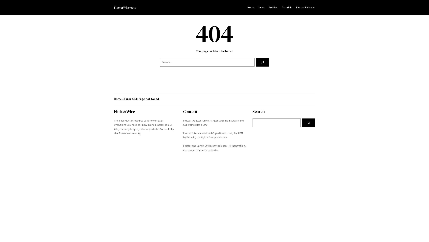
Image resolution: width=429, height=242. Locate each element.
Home (250, 7)
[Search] (262, 62)
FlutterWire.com (125, 7)
